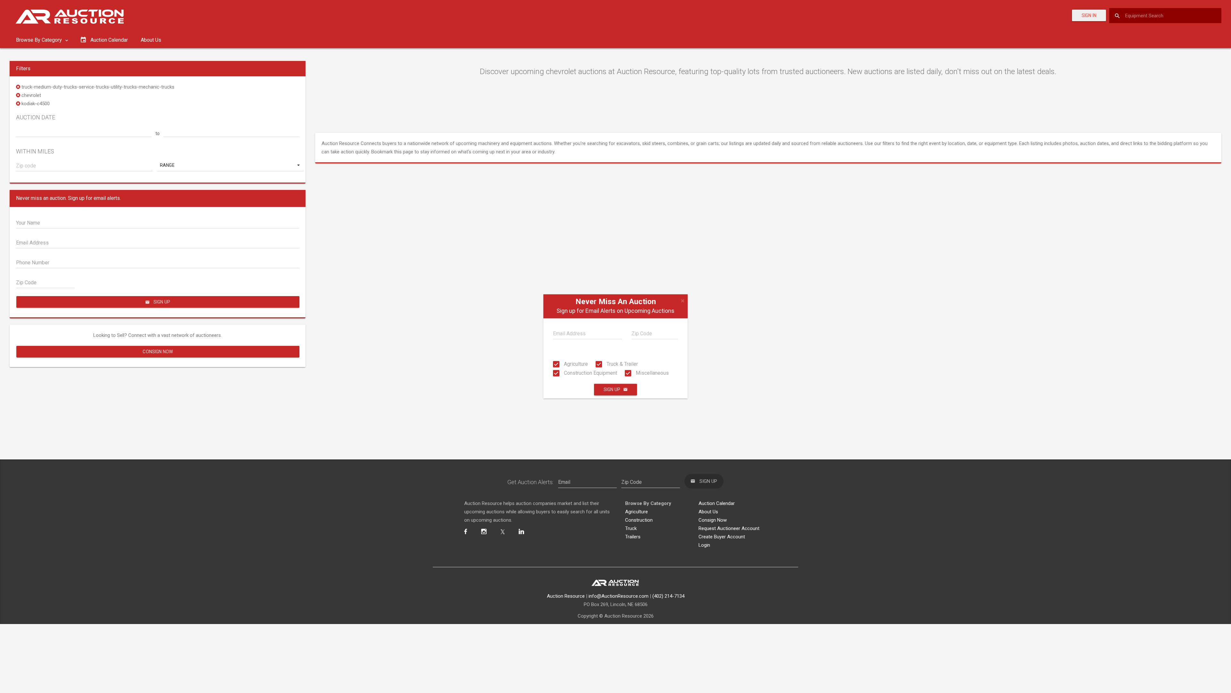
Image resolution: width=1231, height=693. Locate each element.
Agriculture (575, 364)
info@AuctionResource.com (619, 596)
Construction (639, 520)
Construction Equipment (590, 373)
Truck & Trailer (621, 364)
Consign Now (158, 351)
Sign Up (612, 389)
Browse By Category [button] (39, 40)
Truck (631, 528)
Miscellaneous (651, 373)
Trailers (633, 537)
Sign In (1089, 15)
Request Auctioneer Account (729, 528)
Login (704, 545)
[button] (230, 165)
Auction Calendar (717, 503)
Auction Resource (566, 596)
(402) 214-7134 (668, 596)
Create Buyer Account (722, 537)
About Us (151, 40)
